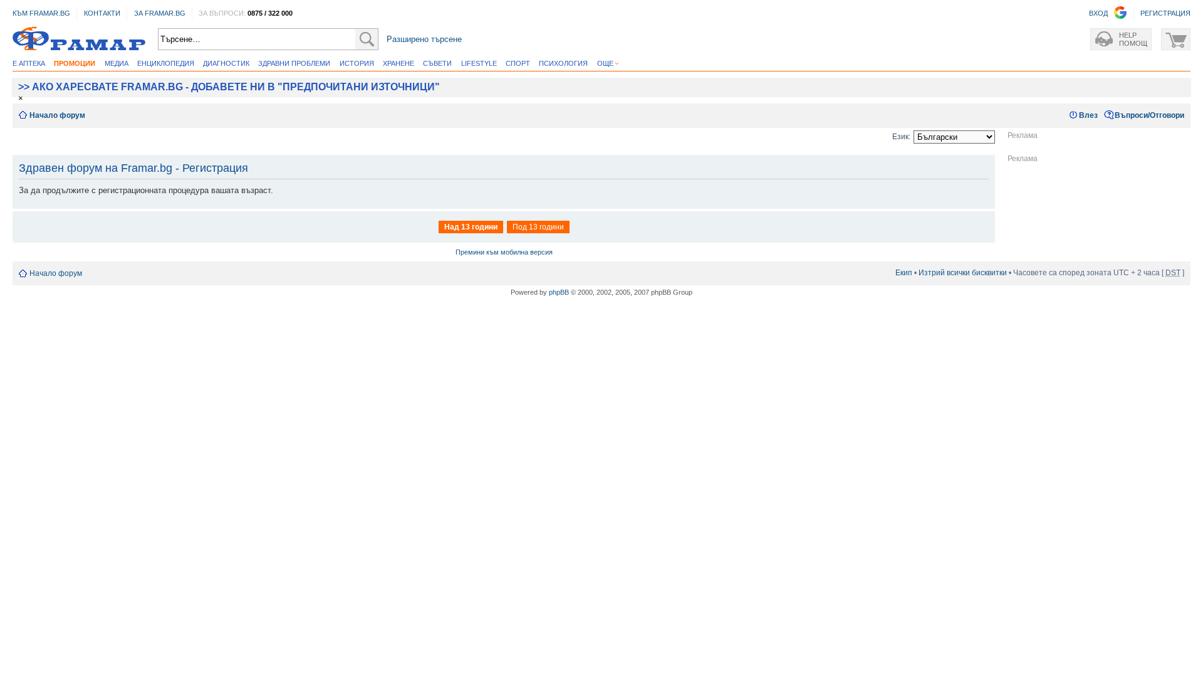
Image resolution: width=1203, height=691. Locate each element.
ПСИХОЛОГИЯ (563, 63)
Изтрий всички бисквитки (963, 272)
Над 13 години (470, 227)
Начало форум (57, 115)
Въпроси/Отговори (1149, 115)
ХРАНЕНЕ (398, 63)
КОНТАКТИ (102, 13)
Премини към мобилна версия (504, 252)
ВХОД (1098, 13)
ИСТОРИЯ (357, 63)
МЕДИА (116, 63)
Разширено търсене (424, 39)
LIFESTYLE (479, 63)
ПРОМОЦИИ (74, 63)
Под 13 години (538, 227)
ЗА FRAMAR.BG (159, 13)
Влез (1088, 115)
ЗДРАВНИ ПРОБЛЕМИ (294, 63)
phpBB (559, 292)
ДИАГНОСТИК (226, 63)
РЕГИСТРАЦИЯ (1165, 13)
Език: (901, 136)
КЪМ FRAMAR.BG (41, 13)
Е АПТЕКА (29, 63)
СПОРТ (518, 63)
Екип (903, 272)
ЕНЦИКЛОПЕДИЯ (165, 63)
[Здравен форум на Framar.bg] (79, 39)
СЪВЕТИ (437, 63)
